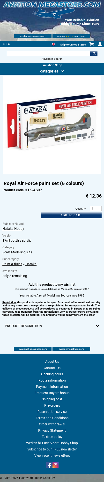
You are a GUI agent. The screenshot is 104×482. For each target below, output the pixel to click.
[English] (53, 43)
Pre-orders (52, 405)
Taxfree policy (52, 437)
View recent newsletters (52, 455)
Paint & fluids (12, 264)
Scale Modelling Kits (17, 252)
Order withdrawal (52, 424)
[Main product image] (52, 173)
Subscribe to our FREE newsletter (52, 449)
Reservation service (52, 412)
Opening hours (52, 374)
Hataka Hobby (13, 229)
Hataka (31, 264)
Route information (52, 380)
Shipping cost (52, 399)
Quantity (80, 208)
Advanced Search (52, 58)
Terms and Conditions (52, 418)
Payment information (52, 387)
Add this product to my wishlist (52, 284)
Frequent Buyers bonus (52, 393)
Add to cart (71, 215)
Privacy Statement (52, 430)
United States (77, 44)
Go (93, 53)
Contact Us (52, 368)
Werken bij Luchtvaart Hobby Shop (52, 443)
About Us (52, 361)
